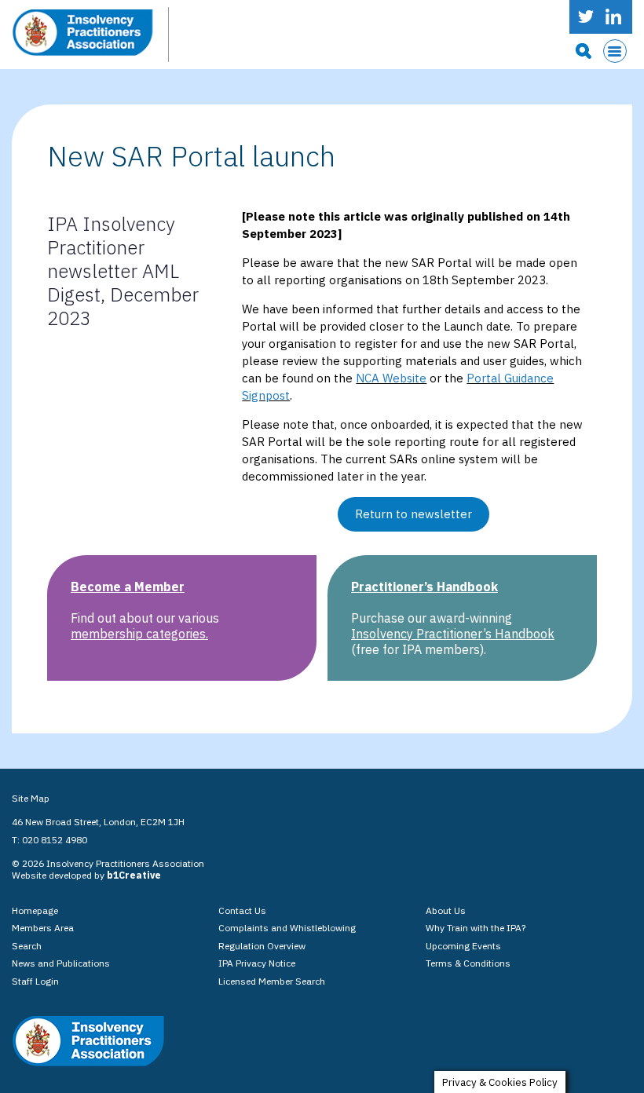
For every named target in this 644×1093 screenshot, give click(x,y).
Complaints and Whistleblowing (287, 928)
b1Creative (134, 875)
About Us (446, 910)
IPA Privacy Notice (256, 963)
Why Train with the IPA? (475, 928)
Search (27, 946)
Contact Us (242, 910)
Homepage (35, 910)
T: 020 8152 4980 (49, 840)
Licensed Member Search (271, 981)
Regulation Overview (262, 946)
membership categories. (139, 634)
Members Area (43, 928)
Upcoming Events (463, 946)
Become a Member (128, 586)
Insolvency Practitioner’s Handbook (452, 634)
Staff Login (35, 981)
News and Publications (61, 963)
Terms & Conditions (468, 963)
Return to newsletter (413, 513)
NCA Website (391, 378)
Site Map (30, 798)
